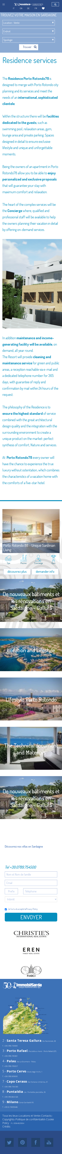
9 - (10, 1102)
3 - (15, 1051)
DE (28, 8)
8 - (12, 1091)
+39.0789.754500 (23, 867)
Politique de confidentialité (30, 1119)
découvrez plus (17, 571)
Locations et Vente (29, 1115)
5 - (14, 1071)
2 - (21, 1040)
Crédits (6, 1126)
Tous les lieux (10, 1115)
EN (21, 8)
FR (36, 8)
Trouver (27, 47)
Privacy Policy (32, 909)
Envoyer (31, 917)
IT (13, 8)
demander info (45, 571)
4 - (9, 1061)
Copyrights (8, 1119)
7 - (14, 1081)
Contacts (46, 1115)
